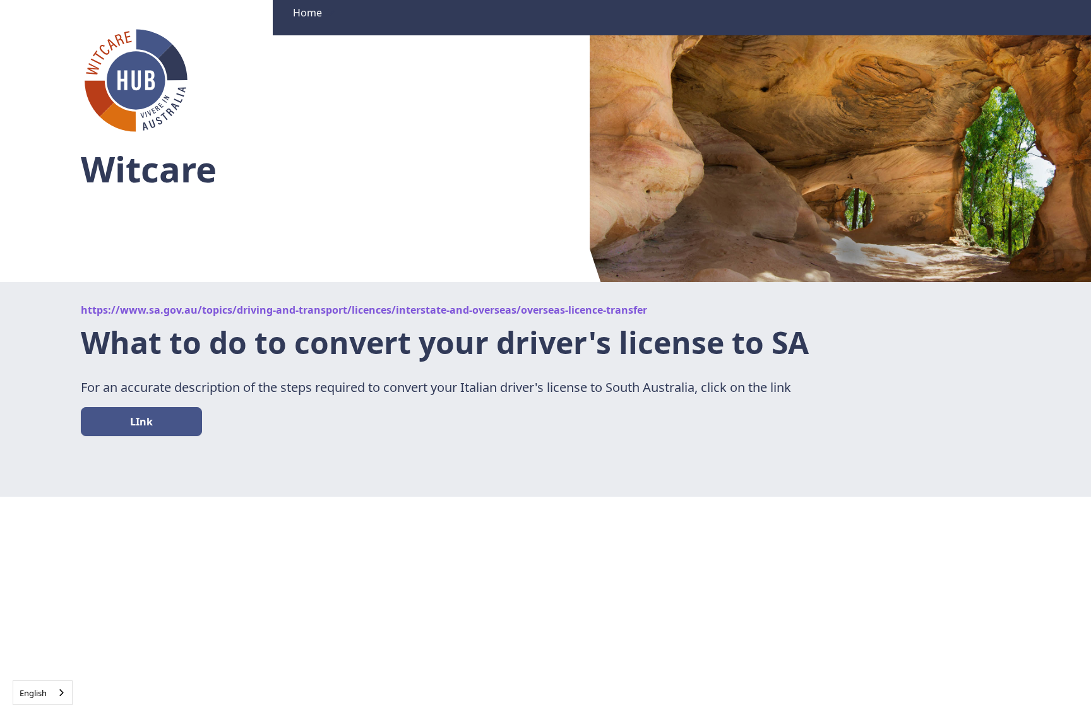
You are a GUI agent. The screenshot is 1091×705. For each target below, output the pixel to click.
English (33, 693)
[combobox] (43, 692)
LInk (141, 422)
